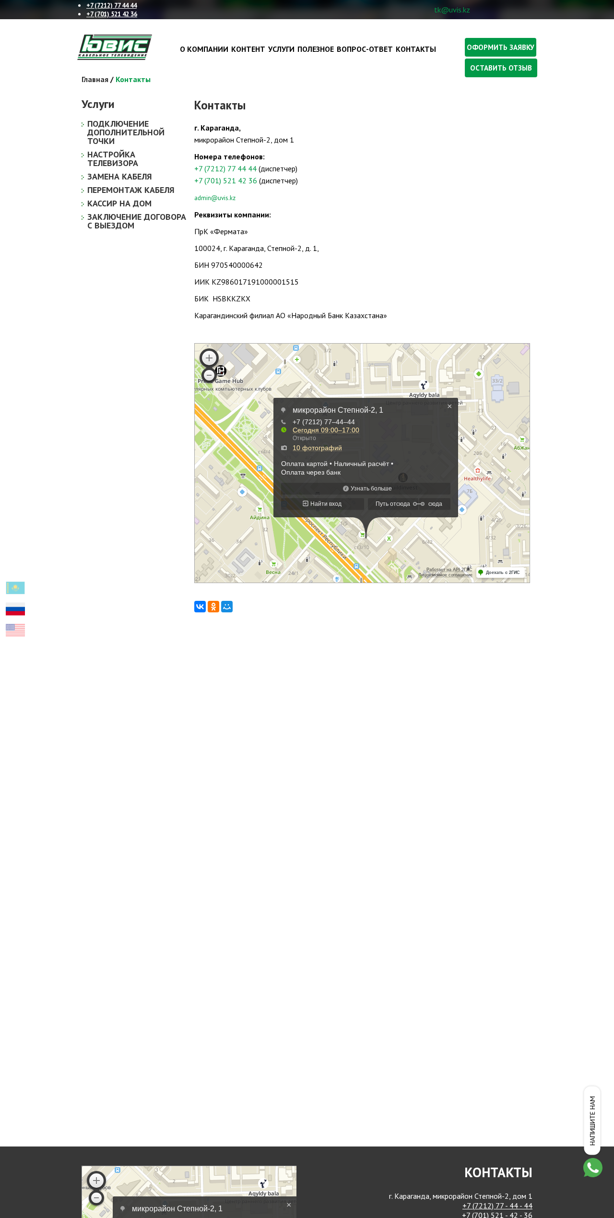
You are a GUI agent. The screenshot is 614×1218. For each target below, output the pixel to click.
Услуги (281, 49)
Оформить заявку (500, 47)
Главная (95, 79)
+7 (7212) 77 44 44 (225, 168)
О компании (204, 49)
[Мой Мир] (227, 606)
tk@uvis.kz (452, 9)
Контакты (416, 49)
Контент (248, 49)
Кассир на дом (119, 203)
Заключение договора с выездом (136, 221)
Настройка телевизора (112, 158)
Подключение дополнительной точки (126, 132)
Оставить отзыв (501, 67)
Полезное (315, 49)
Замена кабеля (119, 176)
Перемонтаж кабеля (131, 189)
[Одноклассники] (213, 606)
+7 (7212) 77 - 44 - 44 (497, 1205)
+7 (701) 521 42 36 (225, 180)
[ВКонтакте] (200, 606)
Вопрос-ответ (365, 49)
